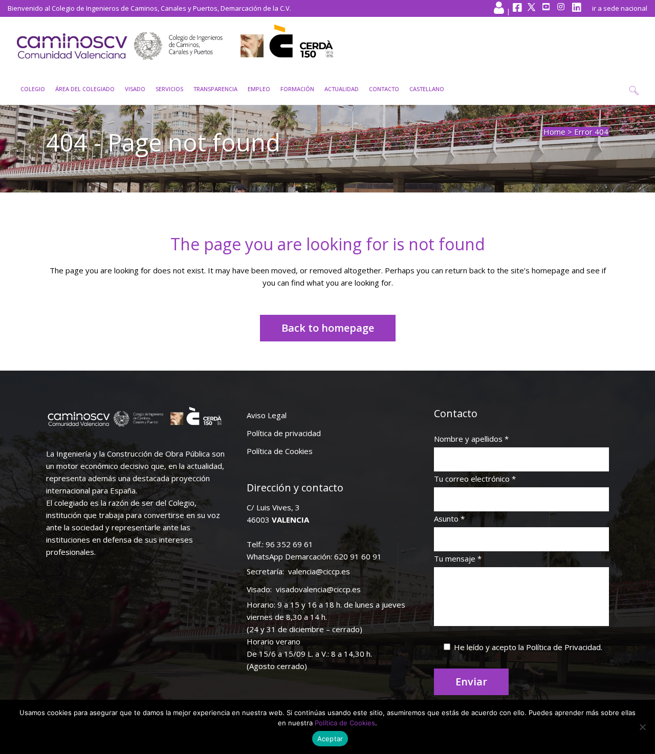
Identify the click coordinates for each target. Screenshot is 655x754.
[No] (642, 727)
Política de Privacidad (563, 647)
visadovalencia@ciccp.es (318, 589)
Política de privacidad (284, 433)
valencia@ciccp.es (319, 571)
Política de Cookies (280, 451)
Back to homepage (327, 328)
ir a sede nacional (619, 8)
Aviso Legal (267, 415)
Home (554, 131)
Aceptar (330, 739)
